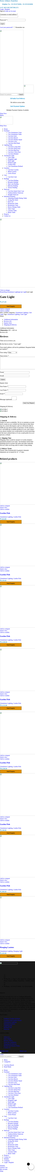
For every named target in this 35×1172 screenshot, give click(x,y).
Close (2, 1054)
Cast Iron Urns (12, 141)
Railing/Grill (8, 1027)
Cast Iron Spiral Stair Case (16, 191)
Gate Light (11, 157)
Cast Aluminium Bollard (15, 166)
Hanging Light (12, 159)
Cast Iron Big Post (13, 150)
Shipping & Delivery (10, 1044)
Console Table (12, 210)
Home (2, 292)
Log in (2, 23)
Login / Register (9, 1162)
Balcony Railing (13, 186)
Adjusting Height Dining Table (17, 198)
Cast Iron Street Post (14, 148)
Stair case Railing (13, 184)
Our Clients (7, 1039)
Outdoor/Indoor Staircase (15, 193)
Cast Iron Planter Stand (15, 139)
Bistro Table (11, 212)
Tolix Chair (11, 209)
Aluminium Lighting (13, 292)
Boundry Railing (13, 182)
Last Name (4, 390)
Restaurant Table (13, 203)
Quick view (3, 507)
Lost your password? (6, 27)
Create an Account (10, 11)
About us (7, 1037)
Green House (12, 173)
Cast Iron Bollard (13, 154)
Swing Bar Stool (13, 200)
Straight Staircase (13, 194)
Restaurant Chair (13, 205)
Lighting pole (8, 1025)
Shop (5, 292)
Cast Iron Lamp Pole (14, 147)
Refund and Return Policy (12, 1046)
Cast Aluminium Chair (15, 132)
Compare (7, 1160)
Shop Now (3, 113)
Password (3, 20)
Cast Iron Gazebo (13, 170)
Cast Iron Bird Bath (14, 143)
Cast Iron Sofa (12, 136)
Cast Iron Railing (13, 180)
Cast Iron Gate (12, 177)
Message (6, 399)
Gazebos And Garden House (13, 1020)
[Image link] (9, 964)
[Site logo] (12, 92)
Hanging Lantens (7, 947)
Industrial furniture (9, 1024)
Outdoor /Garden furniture (12, 1018)
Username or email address (9, 14)
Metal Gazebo (12, 171)
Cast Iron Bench (13, 138)
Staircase (6, 1029)
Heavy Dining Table (14, 207)
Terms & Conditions (10, 1042)
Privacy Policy (8, 1040)
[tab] (11, 319)
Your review (4, 356)
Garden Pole (11, 164)
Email (2, 376)
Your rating (4, 352)
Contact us (7, 1047)
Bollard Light (12, 163)
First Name (4, 386)
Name (2, 372)
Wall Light (11, 161)
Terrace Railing (12, 187)
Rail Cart (10, 202)
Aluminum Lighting (13, 314)
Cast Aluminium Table (15, 134)
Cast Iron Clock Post (14, 152)
